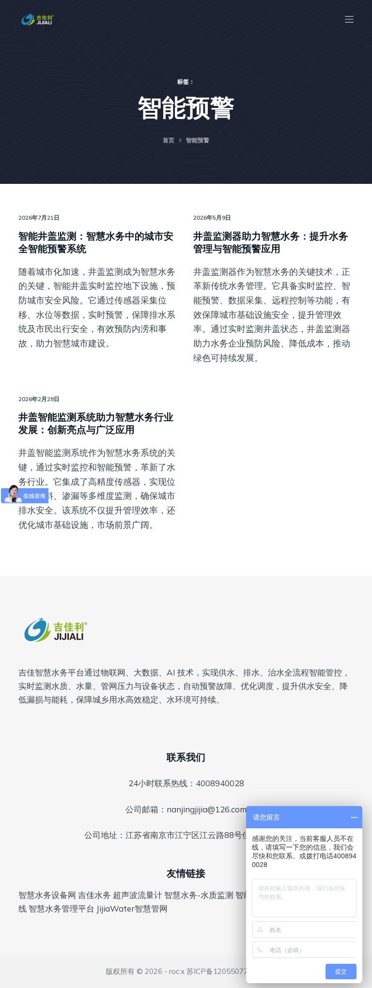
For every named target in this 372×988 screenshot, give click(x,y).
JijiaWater (115, 908)
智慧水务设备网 (47, 895)
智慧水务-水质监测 (198, 895)
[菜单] (349, 19)
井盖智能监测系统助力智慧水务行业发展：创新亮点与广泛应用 (95, 423)
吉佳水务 (94, 895)
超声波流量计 (137, 895)
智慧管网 (151, 908)
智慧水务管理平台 (61, 908)
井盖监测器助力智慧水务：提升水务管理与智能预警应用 (270, 242)
